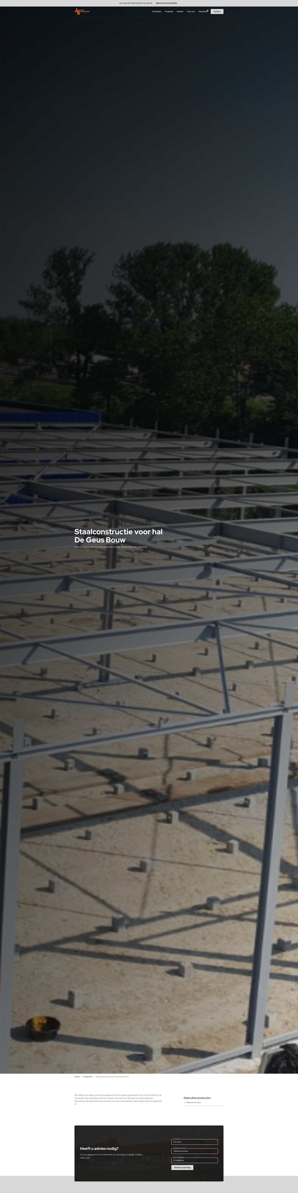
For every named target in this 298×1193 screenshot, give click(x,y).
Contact (217, 11)
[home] (81, 11)
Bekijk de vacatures (166, 3)
